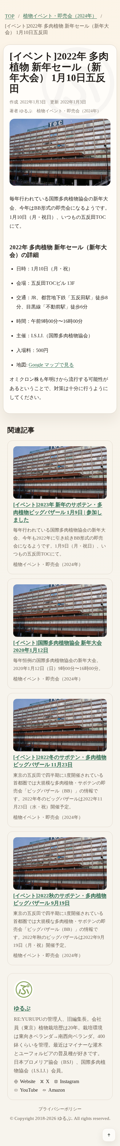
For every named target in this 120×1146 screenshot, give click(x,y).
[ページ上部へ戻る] (109, 1135)
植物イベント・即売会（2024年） (60, 15)
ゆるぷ (25, 110)
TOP (9, 16)
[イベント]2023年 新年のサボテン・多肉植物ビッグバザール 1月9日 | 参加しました (57, 512)
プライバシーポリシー (60, 1108)
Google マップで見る (51, 364)
